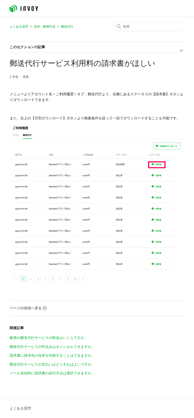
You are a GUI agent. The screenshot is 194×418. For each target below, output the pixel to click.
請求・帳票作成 (44, 26)
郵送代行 (67, 26)
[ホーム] (24, 11)
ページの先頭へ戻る (26, 308)
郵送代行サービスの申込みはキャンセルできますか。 (52, 347)
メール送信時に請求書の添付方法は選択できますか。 (52, 373)
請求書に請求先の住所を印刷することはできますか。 (52, 355)
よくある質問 (19, 26)
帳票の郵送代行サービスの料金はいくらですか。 (49, 338)
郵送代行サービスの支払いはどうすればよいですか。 (52, 364)
